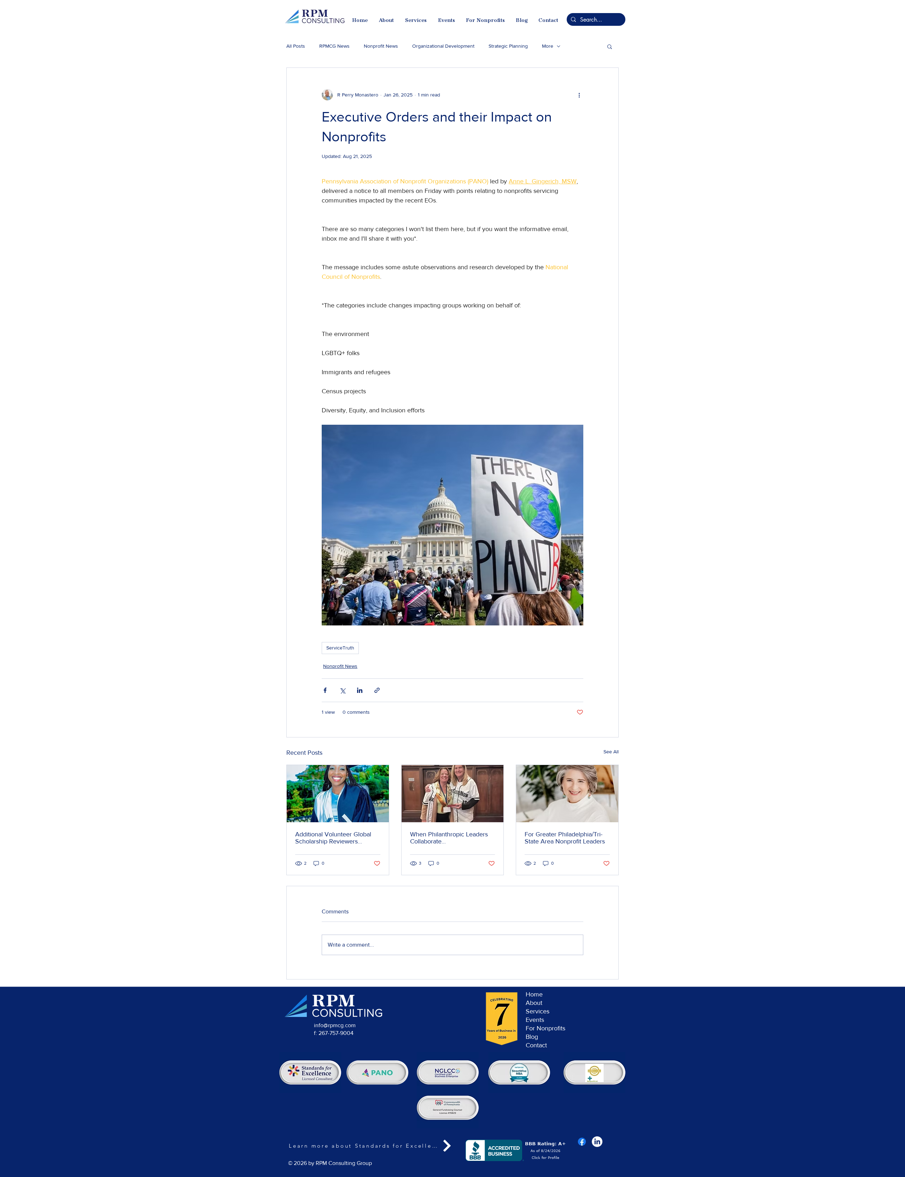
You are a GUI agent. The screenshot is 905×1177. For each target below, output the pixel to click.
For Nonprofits (545, 1028)
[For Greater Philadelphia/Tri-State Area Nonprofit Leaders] (567, 793)
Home (534, 994)
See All (611, 751)
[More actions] (579, 94)
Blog (532, 1036)
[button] (609, 46)
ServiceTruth (340, 648)
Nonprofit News (381, 46)
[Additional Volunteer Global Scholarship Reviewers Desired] (338, 793)
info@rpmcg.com (335, 1025)
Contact (536, 1045)
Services (537, 1011)
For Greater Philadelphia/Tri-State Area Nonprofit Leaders (565, 838)
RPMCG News (334, 46)
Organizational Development (443, 46)
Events (535, 1019)
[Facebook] (582, 1141)
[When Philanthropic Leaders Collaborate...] (453, 793)
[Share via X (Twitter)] (342, 690)
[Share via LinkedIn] (359, 690)
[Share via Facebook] (325, 690)
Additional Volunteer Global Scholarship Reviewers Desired (333, 838)
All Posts (295, 46)
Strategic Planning (508, 46)
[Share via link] (377, 690)
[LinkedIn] (597, 1141)
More (547, 46)
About (534, 1002)
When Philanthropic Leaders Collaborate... (449, 838)
